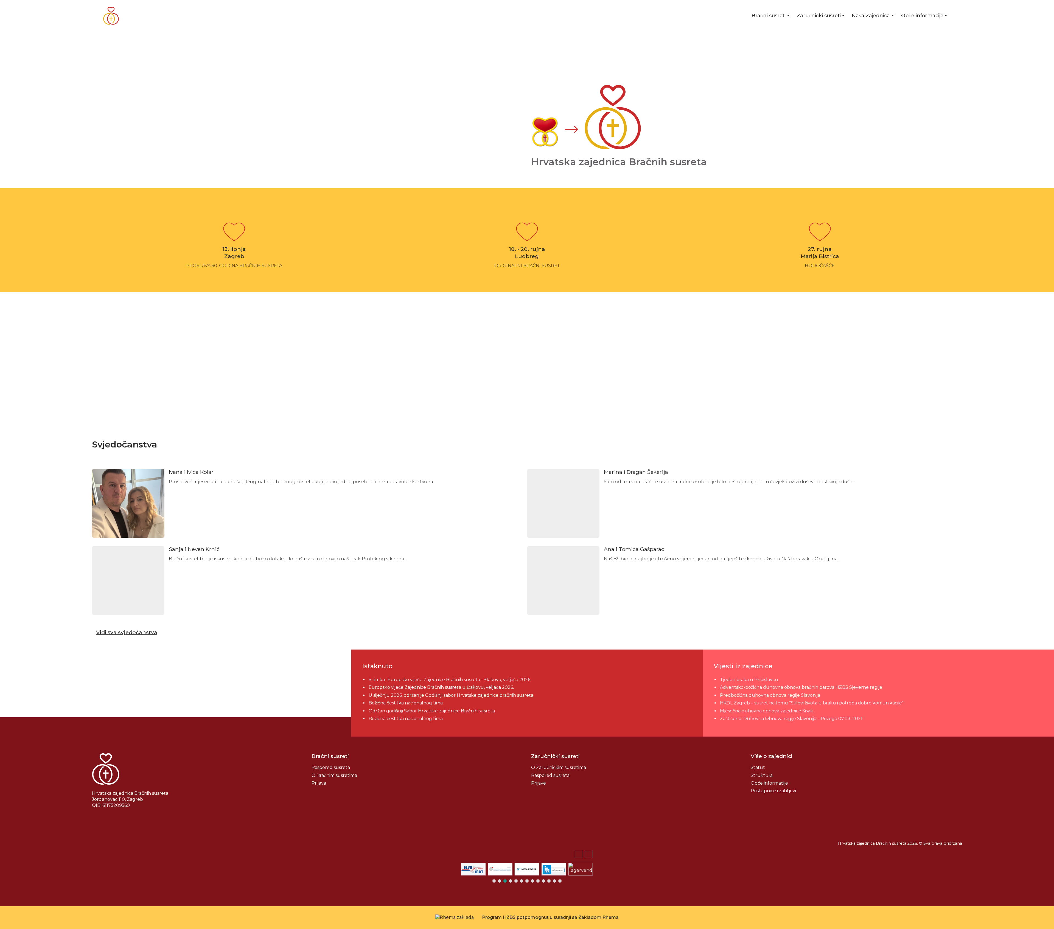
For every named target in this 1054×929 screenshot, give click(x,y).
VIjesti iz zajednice (743, 666)
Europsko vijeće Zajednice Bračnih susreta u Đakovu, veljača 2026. (441, 687)
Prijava (319, 783)
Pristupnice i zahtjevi (773, 790)
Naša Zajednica (871, 15)
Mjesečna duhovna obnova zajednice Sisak (766, 710)
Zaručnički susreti (819, 15)
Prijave (538, 783)
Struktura (762, 775)
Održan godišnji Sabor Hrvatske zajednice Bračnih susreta (432, 710)
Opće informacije (922, 15)
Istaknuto (377, 666)
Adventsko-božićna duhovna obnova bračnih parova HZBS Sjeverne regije (801, 687)
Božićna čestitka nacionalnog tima (406, 703)
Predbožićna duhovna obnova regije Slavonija (770, 695)
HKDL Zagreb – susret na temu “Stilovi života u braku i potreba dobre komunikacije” (812, 703)
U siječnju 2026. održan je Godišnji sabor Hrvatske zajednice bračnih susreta (451, 695)
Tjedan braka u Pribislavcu (749, 679)
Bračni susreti (769, 15)
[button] (589, 854)
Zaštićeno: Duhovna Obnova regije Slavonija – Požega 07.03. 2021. (791, 718)
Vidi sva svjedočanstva (126, 632)
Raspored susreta (331, 767)
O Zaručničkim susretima (558, 767)
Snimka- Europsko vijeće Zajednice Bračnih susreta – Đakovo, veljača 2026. (450, 679)
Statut (758, 767)
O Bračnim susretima (334, 775)
